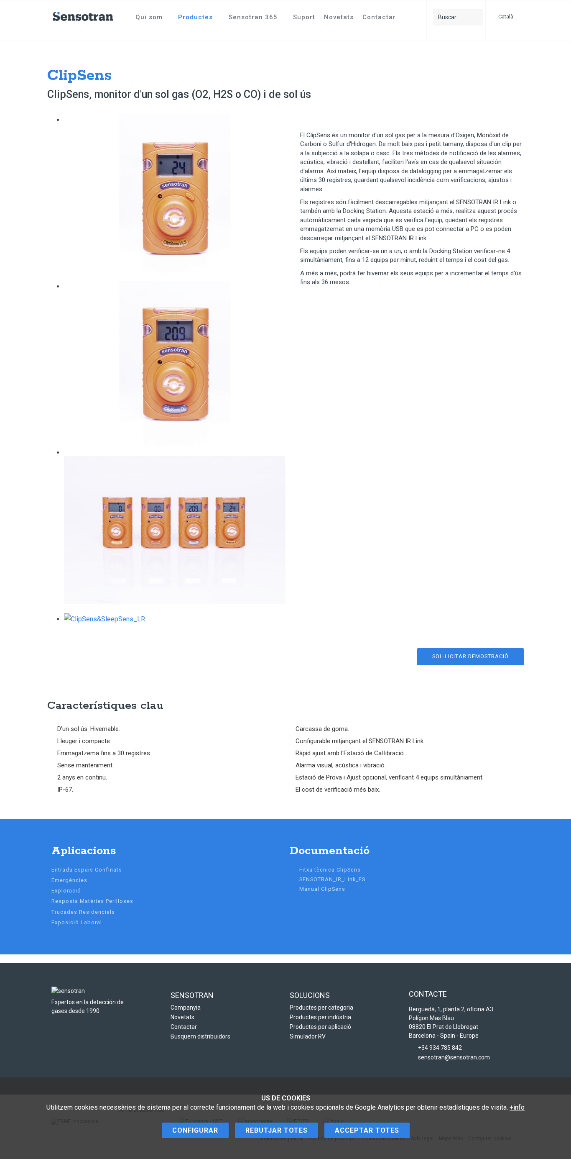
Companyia (186, 1007)
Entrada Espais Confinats (86, 870)
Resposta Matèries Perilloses (92, 901)
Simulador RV (308, 1036)
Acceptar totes (367, 1130)
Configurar (195, 1130)
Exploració (66, 890)
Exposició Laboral (76, 922)
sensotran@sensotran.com (454, 1057)
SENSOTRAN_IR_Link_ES (332, 879)
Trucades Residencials (83, 912)
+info (517, 1107)
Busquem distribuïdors (200, 1036)
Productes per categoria (321, 1007)
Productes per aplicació (320, 1026)
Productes (195, 17)
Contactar (379, 17)
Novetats (339, 17)
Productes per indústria (320, 1017)
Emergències (69, 880)
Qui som (149, 17)
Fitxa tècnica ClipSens (330, 870)
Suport (304, 17)
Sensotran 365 (253, 17)
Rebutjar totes (276, 1130)
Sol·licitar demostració (470, 656)
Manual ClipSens (322, 889)
